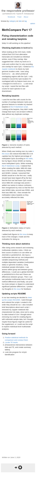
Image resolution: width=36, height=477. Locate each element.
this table (29, 159)
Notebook (11, 17)
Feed (19, 17)
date (20, 21)
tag (25, 21)
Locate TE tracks (11, 342)
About (26, 17)
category (12, 21)
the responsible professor (18, 10)
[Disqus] (18, 381)
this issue (23, 234)
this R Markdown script (19, 107)
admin (32, 23)
